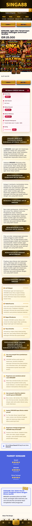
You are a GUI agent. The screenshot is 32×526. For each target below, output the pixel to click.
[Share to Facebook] (9, 519)
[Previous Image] (1, 56)
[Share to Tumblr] (27, 519)
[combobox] (14, 10)
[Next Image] (30, 56)
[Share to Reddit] (23, 519)
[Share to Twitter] (4, 519)
